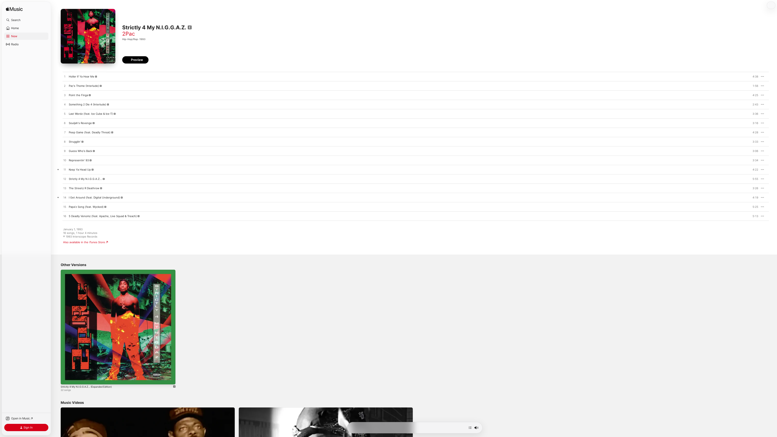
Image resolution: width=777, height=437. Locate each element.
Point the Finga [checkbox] (78, 95)
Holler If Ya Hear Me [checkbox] (81, 76)
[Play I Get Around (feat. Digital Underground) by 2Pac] (65, 197)
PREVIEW (753, 76)
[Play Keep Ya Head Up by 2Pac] (65, 170)
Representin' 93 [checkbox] (79, 160)
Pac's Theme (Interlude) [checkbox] (84, 85)
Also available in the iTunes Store (84, 242)
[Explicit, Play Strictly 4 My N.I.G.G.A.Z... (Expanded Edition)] (66, 379)
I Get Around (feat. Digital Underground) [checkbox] (94, 197)
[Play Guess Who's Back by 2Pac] (65, 151)
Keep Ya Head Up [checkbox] (80, 169)
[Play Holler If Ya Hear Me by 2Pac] (65, 76)
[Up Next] (470, 428)
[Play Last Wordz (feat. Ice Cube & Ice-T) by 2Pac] (65, 114)
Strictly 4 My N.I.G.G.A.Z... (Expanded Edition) (90, 271)
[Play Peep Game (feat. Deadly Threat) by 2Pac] (65, 132)
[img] (14, 9)
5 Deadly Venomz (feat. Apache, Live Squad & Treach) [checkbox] (103, 216)
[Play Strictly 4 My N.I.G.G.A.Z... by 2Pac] (65, 179)
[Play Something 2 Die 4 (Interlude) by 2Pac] (65, 104)
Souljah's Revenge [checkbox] (80, 123)
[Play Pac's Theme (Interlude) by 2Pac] (65, 86)
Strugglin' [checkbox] (75, 141)
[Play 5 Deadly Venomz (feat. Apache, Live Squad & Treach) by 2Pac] (65, 216)
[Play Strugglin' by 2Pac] (65, 142)
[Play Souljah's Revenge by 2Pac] (65, 123)
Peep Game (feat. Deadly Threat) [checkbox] (89, 132)
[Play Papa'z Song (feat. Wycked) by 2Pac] (65, 207)
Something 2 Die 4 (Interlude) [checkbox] (87, 104)
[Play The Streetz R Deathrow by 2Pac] (65, 188)
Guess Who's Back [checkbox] (80, 151)
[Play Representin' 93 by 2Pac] (65, 160)
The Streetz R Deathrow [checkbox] (84, 188)
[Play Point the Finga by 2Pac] (65, 95)
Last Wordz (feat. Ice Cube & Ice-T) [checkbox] (91, 113)
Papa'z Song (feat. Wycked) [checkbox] (86, 206)
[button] (26, 20)
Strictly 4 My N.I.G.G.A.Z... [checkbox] (85, 178)
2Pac (128, 34)
